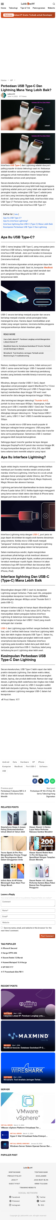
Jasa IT (14, 1180)
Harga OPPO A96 (10, 953)
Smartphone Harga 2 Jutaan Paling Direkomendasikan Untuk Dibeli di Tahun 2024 (13, 829)
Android (5, 762)
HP (33, 762)
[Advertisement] (28, 48)
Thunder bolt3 (41, 400)
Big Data (7, 1045)
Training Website (28, 1188)
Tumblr (42, 1201)
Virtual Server (7, 1125)
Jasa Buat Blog (41, 1180)
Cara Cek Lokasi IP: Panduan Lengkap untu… (24, 1016)
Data (15, 762)
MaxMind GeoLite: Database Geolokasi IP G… (24, 1047)
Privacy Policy (14, 1176)
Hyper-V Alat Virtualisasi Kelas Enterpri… (29, 1136)
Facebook (16, 1197)
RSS (42, 1205)
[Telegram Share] (46, 781)
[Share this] (35, 781)
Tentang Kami (41, 1172)
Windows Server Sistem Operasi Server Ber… (31, 1146)
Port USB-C (31, 766)
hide (16, 214)
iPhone (41, 762)
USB (4, 771)
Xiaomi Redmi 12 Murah (13, 958)
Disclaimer (41, 1176)
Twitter (42, 1197)
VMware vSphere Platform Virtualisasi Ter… (21, 1127)
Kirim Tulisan (41, 1184)
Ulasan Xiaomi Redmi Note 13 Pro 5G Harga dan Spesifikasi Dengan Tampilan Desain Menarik (42, 856)
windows (25, 1143)
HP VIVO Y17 (8, 967)
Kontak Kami (14, 1172)
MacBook (48, 267)
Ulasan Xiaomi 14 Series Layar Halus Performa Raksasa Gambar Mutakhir (41, 829)
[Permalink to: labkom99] (3, 95)
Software (43, 766)
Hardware (24, 762)
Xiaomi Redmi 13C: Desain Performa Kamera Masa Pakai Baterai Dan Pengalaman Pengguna (42, 884)
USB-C (36, 534)
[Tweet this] (40, 781)
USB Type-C (15, 165)
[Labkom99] (28, 4)
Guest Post (14, 1184)
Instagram (16, 1205)
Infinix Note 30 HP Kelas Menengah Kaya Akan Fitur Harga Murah (13, 882)
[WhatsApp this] (52, 781)
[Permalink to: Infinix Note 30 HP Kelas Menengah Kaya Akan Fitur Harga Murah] (14, 871)
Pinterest (16, 1201)
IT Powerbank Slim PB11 (13, 972)
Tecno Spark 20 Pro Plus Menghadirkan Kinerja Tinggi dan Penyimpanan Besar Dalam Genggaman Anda (14, 856)
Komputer (6, 766)
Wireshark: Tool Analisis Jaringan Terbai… (23, 1079)
